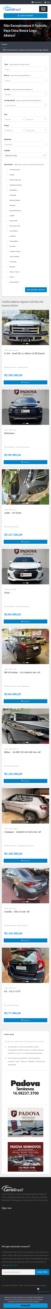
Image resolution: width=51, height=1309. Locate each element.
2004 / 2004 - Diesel (11, 350)
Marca (17, 75)
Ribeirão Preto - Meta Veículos (17, 925)
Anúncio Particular (12, 527)
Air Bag (12, 175)
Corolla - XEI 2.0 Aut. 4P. (17, 911)
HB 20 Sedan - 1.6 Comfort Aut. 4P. (22, 672)
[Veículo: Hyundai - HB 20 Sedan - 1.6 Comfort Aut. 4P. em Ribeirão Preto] (25, 646)
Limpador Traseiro (15, 251)
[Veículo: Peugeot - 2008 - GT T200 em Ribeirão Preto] (25, 487)
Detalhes (26, 382)
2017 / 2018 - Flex (10, 669)
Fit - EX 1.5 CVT (12, 991)
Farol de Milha (14, 241)
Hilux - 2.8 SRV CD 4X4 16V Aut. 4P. (22, 752)
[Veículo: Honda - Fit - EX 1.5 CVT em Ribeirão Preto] (25, 965)
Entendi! (25, 1305)
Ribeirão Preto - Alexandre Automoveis (20, 846)
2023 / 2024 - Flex (10, 430)
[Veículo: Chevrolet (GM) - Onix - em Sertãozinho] (25, 566)
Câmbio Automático (16, 185)
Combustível (22, 100)
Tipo (17, 64)
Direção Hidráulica (15, 210)
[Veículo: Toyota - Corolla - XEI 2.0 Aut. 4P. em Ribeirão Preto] (25, 885)
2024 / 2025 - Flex (10, 510)
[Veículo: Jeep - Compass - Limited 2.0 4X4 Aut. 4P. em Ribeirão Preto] (25, 806)
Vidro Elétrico (13, 190)
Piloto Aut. (13, 205)
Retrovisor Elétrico (15, 200)
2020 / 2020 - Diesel (11, 749)
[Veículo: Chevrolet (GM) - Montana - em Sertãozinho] (25, 407)
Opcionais (24, 164)
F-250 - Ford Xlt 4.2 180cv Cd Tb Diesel (24, 353)
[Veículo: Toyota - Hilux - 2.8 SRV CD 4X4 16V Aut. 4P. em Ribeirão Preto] (25, 726)
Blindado (12, 267)
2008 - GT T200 (12, 513)
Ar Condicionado (15, 169)
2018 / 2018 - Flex (10, 988)
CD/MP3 (12, 216)
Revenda (7, 139)
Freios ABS (13, 195)
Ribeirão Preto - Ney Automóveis (17, 686)
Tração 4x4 (13, 262)
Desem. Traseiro (14, 272)
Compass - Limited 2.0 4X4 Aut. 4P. (22, 832)
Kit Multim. (13, 236)
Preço (6, 125)
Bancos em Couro (15, 226)
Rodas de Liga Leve (15, 180)
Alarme (12, 277)
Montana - (10, 433)
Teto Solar (13, 246)
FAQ (48, 2)
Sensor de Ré (13, 221)
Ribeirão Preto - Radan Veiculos (17, 367)
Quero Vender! (26, 16)
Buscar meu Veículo (36, 290)
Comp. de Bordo (14, 256)
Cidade (7, 150)
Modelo (18, 89)
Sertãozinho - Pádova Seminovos (18, 447)
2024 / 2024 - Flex (10, 908)
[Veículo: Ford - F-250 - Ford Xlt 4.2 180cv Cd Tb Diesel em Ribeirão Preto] (25, 327)
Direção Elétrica (14, 282)
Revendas (38, 2)
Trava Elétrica (14, 231)
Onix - (7, 592)
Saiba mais (13, 1265)
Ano (5, 114)
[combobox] (25, 69)
